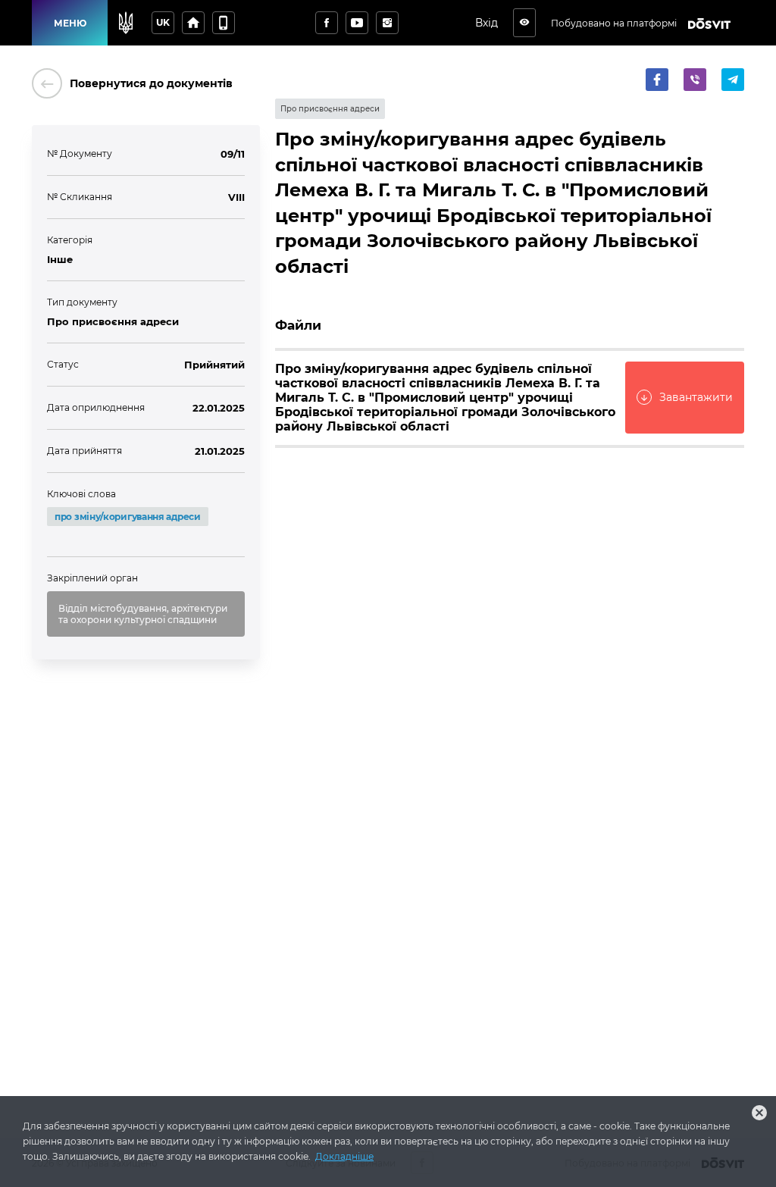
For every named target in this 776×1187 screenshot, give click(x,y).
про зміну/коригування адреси (128, 516)
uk (163, 22)
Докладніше (344, 1156)
